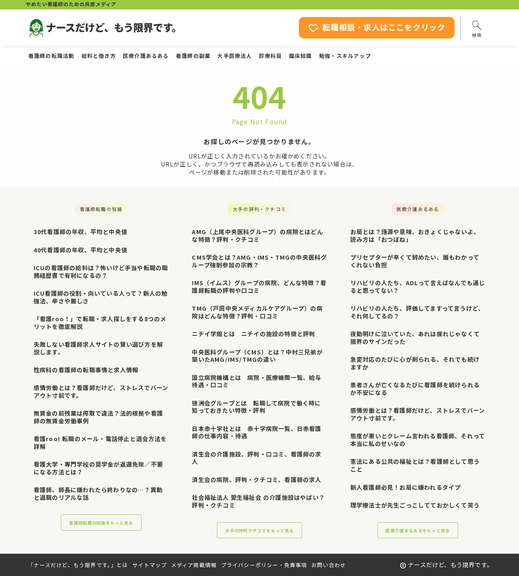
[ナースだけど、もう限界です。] (102, 28)
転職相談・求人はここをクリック (376, 28)
